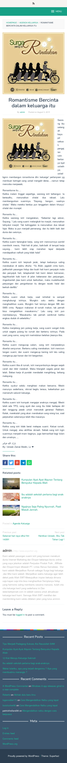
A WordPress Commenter (15, 686)
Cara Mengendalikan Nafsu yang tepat (40, 700)
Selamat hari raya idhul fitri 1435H (16, 535)
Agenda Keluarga (21, 523)
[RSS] (33, 3)
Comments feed (10, 738)
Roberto (6, 694)
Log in (6, 728)
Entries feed (9, 733)
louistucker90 (9, 705)
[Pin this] (17, 462)
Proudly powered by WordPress (23, 756)
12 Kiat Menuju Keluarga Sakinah (19, 658)
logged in (20, 614)
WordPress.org (10, 743)
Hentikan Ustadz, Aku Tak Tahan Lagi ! (51, 535)
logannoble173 (10, 700)
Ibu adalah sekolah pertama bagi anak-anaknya (42, 496)
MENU (59, 11)
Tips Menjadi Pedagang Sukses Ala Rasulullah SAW (29, 643)
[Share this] (5, 462)
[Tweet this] (11, 462)
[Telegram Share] (23, 462)
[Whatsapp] (29, 462)
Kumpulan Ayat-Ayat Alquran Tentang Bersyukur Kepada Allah (41, 481)
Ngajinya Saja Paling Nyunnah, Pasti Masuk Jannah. (41, 508)
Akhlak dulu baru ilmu (25, 694)
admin (7, 550)
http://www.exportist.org (25, 550)
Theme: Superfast (50, 756)
